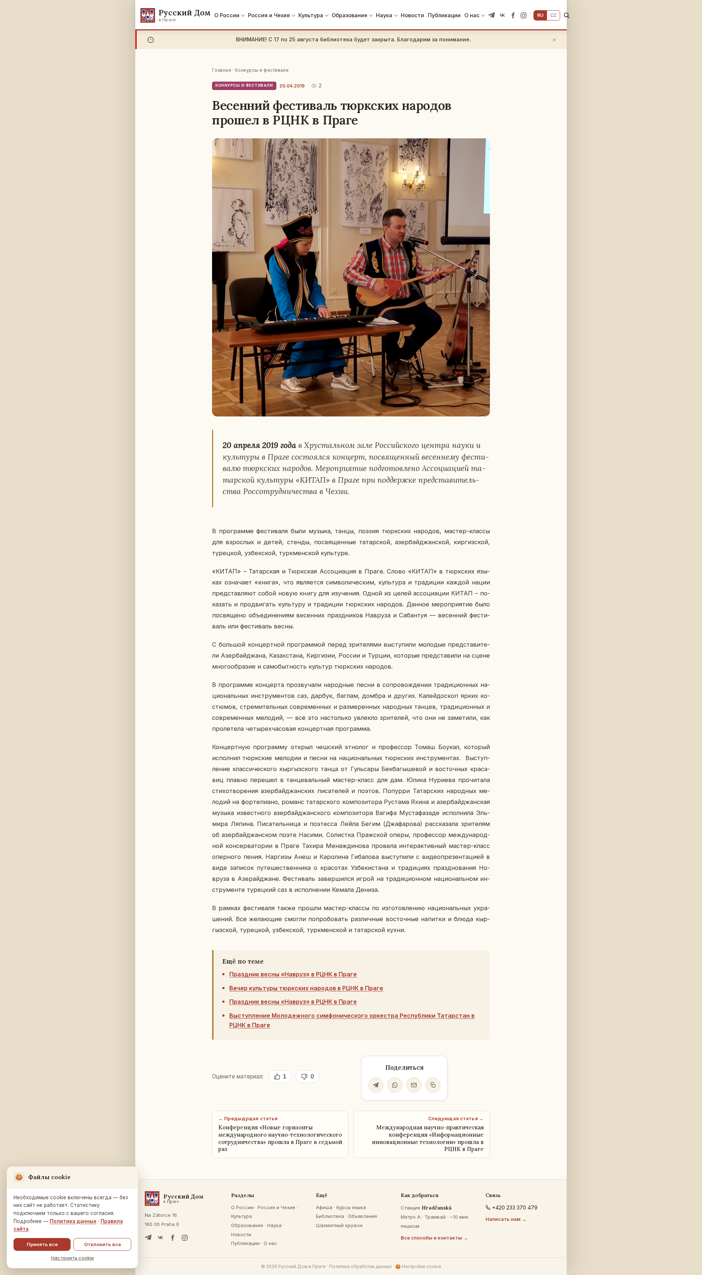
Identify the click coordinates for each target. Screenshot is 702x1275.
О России (226, 15)
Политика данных (73, 1221)
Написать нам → (506, 1219)
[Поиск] (566, 15)
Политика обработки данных (360, 1266)
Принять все (42, 1244)
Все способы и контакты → (434, 1238)
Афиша (324, 1207)
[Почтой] (414, 1085)
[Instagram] (523, 15)
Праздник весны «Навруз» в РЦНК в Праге (293, 974)
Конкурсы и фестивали (262, 70)
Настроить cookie (72, 1258)
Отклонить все (102, 1244)
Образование (349, 15)
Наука (384, 15)
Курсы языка (351, 1207)
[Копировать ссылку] (433, 1085)
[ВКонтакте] (502, 15)
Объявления (362, 1216)
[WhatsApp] (395, 1085)
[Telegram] (491, 15)
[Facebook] (513, 15)
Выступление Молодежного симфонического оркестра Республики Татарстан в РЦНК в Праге (352, 1020)
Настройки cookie (418, 1266)
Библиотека (330, 1216)
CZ (553, 15)
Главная (221, 70)
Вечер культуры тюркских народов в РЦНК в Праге (306, 988)
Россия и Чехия (269, 15)
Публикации (444, 15)
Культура (310, 15)
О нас (472, 15)
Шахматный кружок (339, 1225)
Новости (412, 15)
